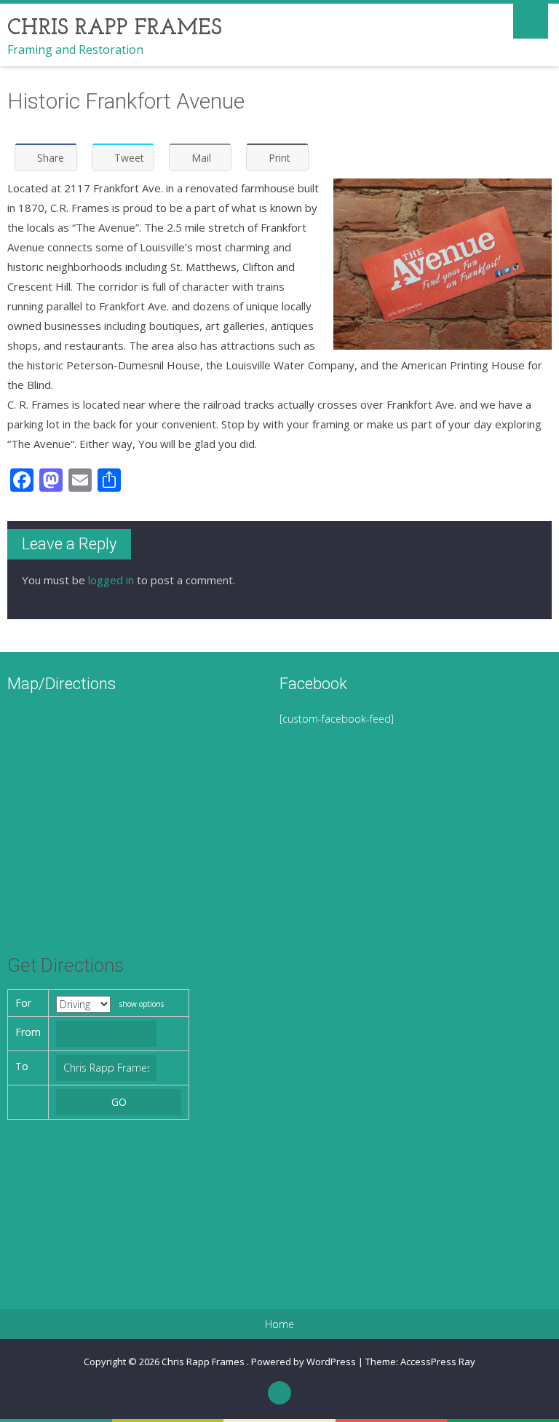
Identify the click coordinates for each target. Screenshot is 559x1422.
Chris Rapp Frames (204, 1361)
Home (279, 1324)
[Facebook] (279, 1393)
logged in (111, 580)
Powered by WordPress (303, 1361)
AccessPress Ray (437, 1361)
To (21, 1066)
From (28, 1032)
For (23, 1003)
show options (141, 1004)
